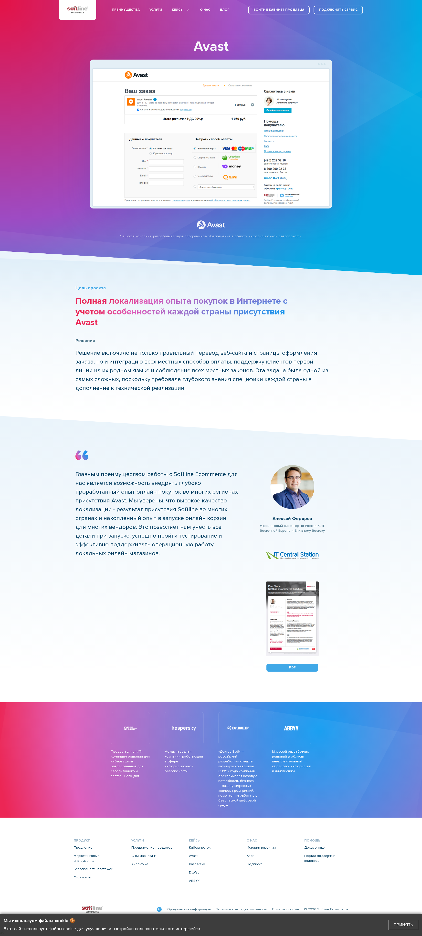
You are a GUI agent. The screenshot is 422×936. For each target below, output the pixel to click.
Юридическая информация (189, 909)
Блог (224, 9)
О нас (205, 9)
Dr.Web (194, 872)
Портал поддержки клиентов (319, 858)
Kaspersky (197, 864)
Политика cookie (285, 909)
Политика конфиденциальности (241, 909)
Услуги (155, 9)
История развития (261, 847)
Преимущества (126, 9)
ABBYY (194, 881)
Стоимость (82, 877)
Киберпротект (200, 847)
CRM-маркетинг (143, 856)
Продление (83, 847)
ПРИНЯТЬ (403, 925)
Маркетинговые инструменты (87, 858)
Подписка (255, 864)
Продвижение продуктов (151, 847)
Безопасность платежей (93, 869)
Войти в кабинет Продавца (278, 9)
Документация (315, 847)
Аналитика (139, 864)
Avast (193, 856)
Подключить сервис (338, 9)
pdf (292, 667)
